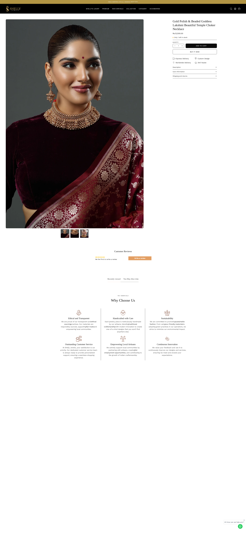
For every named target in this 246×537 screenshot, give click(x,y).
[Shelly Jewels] (13, 8)
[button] (142, 9)
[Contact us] (240, 526)
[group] (123, 2)
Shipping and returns (180, 76)
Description (177, 67)
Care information (179, 72)
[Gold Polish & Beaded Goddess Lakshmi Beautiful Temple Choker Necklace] (65, 233)
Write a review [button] (139, 258)
